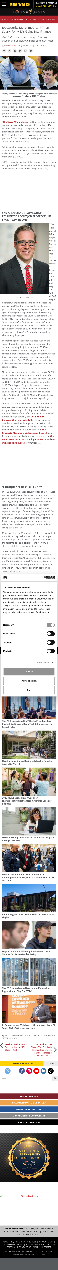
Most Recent (49, 19)
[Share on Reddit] (31, 51)
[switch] (51, 633)
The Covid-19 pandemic (15, 121)
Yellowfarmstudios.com (36, 1254)
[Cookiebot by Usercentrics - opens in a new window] (42, 577)
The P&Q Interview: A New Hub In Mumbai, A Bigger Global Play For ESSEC (26, 990)
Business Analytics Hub (29, 1109)
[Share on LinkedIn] (20, 51)
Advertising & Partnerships (40, 1244)
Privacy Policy (46, 1241)
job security (17, 1036)
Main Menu (17, 19)
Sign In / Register (42, 1247)
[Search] (55, 1078)
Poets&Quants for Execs (39, 1228)
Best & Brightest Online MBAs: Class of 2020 (16, 1047)
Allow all (29, 671)
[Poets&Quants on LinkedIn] (43, 1071)
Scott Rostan (37, 1036)
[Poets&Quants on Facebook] (22, 1071)
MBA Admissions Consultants (29, 1115)
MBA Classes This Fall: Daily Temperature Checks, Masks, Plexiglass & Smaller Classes (41, 1050)
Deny (29, 690)
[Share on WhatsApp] (25, 51)
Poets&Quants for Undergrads (21, 1231)
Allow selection (29, 681)
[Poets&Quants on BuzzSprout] (15, 1071)
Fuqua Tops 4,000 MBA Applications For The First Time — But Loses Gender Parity (27, 953)
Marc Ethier (12, 45)
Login (51, 1063)
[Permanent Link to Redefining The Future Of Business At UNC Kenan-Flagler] (29, 898)
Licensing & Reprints (12, 1244)
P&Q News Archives (26, 1241)
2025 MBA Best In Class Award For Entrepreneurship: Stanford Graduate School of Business (27, 800)
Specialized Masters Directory (29, 1102)
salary (27, 1036)
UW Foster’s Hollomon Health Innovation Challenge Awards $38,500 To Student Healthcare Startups (28, 877)
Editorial (11, 1247)
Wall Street (14, 1038)
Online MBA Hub (29, 1096)
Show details (42, 662)
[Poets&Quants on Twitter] (8, 1071)
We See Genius (33, 1234)
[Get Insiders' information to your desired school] (29, 1157)
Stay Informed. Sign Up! (22, 1063)
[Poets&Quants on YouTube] (36, 1071)
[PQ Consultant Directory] (29, 1204)
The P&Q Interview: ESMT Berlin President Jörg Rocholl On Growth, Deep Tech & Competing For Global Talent (27, 724)
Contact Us (25, 1247)
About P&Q (8, 1241)
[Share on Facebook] (4, 51)
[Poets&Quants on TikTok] (51, 1071)
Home (4, 19)
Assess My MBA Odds (29, 1122)
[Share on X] (9, 51)
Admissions (32, 19)
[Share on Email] (15, 51)
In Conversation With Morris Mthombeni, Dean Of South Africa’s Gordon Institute (28, 1027)
